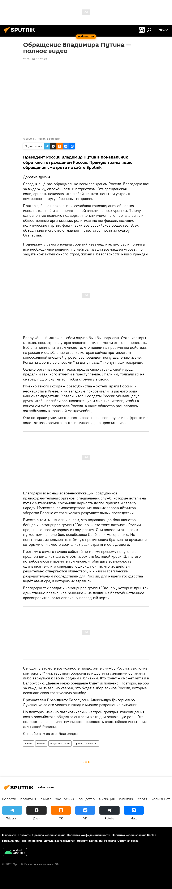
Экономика (64, 799)
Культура (126, 799)
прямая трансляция (86, 743)
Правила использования (48, 835)
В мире (46, 799)
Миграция (107, 799)
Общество (86, 799)
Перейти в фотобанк (48, 138)
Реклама (110, 841)
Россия (41, 743)
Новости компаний (90, 841)
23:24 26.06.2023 (35, 59)
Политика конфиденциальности (88, 835)
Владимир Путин (60, 743)
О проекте (9, 835)
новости (9, 799)
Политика (28, 799)
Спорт (142, 799)
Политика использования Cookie (134, 835)
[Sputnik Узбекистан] (20, 33)
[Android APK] (15, 852)
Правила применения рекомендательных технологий (38, 841)
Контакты (24, 835)
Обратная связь (127, 841)
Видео (28, 743)
